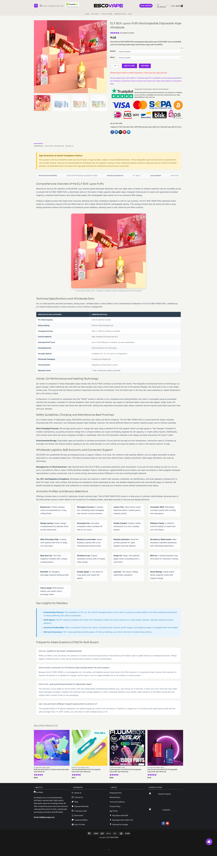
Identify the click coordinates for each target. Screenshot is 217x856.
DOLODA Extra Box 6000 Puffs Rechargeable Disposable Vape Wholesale (162, 771)
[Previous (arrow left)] (2, 852)
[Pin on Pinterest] (124, 132)
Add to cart (129, 66)
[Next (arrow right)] (9, 852)
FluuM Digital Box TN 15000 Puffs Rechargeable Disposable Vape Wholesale (125, 771)
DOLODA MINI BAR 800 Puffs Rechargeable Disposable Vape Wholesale (86, 771)
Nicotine (112, 51)
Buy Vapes (94, 13)
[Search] (36, 6)
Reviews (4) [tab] (69, 145)
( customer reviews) (127, 33)
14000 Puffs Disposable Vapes (143, 127)
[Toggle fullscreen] (9, 842)
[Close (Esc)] (22, 842)
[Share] (15, 842)
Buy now (145, 66)
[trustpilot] (165, 814)
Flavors (112, 57)
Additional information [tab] (54, 145)
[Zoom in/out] (2, 842)
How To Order (107, 13)
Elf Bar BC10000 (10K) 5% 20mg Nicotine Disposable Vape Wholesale (51, 771)
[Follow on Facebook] (163, 823)
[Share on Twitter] (116, 132)
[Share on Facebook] (112, 132)
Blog (130, 13)
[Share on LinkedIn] (128, 132)
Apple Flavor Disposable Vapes (161, 127)
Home (87, 13)
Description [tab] (38, 145)
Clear (181, 48)
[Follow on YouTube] (167, 823)
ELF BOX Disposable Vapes (125, 127)
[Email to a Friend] (120, 132)
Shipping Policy (120, 13)
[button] (146, 6)
